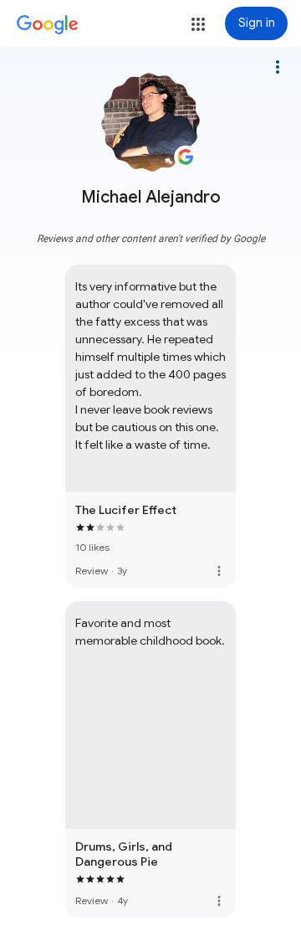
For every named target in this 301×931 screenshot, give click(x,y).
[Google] (48, 25)
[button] (198, 24)
